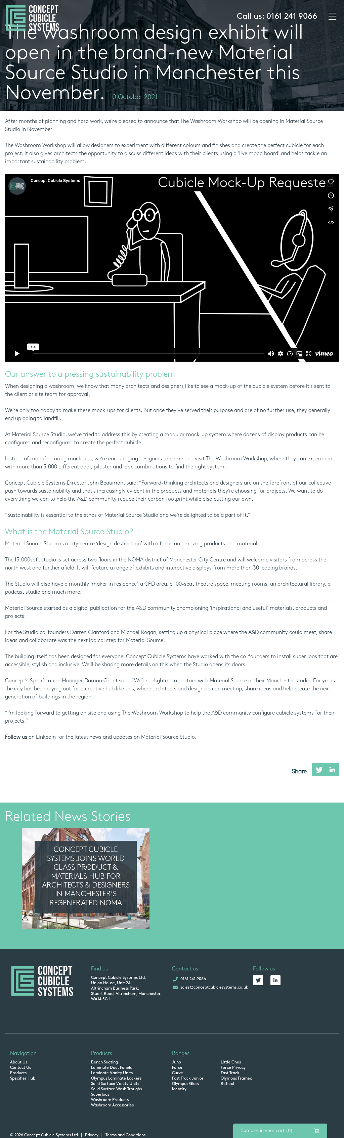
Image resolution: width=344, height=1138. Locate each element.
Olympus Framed (236, 1079)
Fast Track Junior (188, 1079)
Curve (177, 1073)
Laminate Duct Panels (111, 1068)
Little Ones (231, 1062)
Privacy (91, 1135)
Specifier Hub (22, 1079)
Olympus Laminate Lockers (116, 1079)
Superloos (100, 1095)
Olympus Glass (185, 1084)
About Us (18, 1062)
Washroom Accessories (112, 1105)
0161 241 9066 (291, 17)
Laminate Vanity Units (112, 1073)
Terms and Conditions (125, 1135)
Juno (176, 1062)
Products (18, 1073)
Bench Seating (104, 1062)
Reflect (227, 1084)
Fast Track (230, 1073)
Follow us (16, 737)
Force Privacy (233, 1068)
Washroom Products (110, 1100)
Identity (179, 1089)
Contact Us (20, 1068)
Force (177, 1068)
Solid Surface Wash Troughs (116, 1089)
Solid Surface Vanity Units (115, 1084)
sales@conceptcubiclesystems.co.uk (214, 988)
